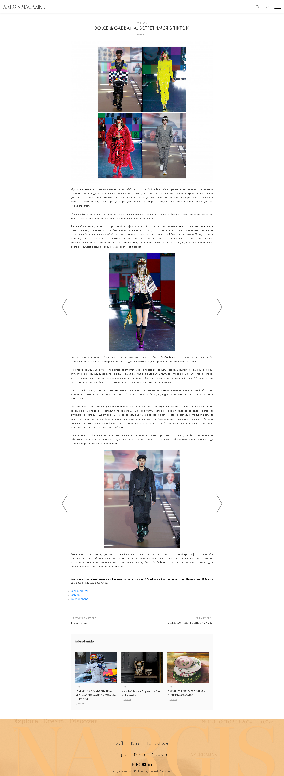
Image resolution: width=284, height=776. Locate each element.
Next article (203, 618)
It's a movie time (79, 623)
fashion (75, 595)
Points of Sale (157, 743)
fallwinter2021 (79, 591)
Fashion (142, 23)
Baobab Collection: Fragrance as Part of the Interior (140, 693)
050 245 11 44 (79, 583)
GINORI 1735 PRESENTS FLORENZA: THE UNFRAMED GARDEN (186, 693)
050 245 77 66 (99, 583)
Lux (77, 687)
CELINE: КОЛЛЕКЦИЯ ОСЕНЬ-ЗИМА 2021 (190, 623)
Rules (135, 743)
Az (266, 7)
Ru (259, 7)
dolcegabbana (79, 598)
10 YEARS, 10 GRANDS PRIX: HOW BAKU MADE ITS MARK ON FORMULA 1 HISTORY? (95, 695)
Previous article (84, 618)
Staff (119, 743)
